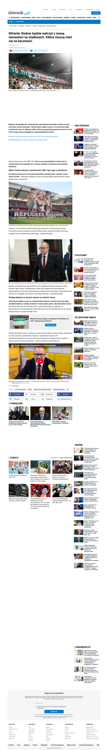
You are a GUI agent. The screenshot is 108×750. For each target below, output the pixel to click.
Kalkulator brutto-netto (92, 736)
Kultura (48, 740)
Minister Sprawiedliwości (42, 389)
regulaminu (55, 706)
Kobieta (48, 727)
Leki (66, 731)
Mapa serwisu (71, 745)
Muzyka (48, 738)
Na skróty (12, 724)
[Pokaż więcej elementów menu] (99, 17)
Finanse (67, 729)
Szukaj (97, 13)
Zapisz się (54, 711)
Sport (11, 21)
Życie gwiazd (49, 734)
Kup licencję (26, 383)
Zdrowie (31, 736)
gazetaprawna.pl (90, 9)
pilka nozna (22, 29)
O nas (18, 745)
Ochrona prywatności (57, 745)
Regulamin (44, 745)
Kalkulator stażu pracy (91, 731)
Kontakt (11, 745)
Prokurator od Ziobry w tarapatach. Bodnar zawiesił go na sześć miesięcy (18, 423)
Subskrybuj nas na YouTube (20, 50)
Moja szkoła (49, 733)
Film (47, 736)
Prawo (66, 727)
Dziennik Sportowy (51, 26)
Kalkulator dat (89, 727)
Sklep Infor (11, 738)
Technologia (32, 729)
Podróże (31, 738)
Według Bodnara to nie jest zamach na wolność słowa (29, 140)
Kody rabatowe (50, 729)
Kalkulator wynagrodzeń (92, 738)
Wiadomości (32, 733)
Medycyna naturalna (70, 733)
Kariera (35, 745)
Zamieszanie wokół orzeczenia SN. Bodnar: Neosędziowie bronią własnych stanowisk (40, 424)
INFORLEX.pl (62, 9)
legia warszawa (20, 389)
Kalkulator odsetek (91, 734)
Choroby (67, 734)
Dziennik (10, 29)
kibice (30, 389)
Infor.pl (10, 727)
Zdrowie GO (28, 26)
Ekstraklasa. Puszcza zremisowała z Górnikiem (60, 422)
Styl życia (67, 738)
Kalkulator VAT (90, 733)
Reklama (26, 745)
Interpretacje (12, 736)
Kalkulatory (89, 724)
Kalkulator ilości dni (91, 729)
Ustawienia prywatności (86, 745)
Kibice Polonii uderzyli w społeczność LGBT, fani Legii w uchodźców (34, 136)
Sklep (98, 9)
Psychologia (68, 736)
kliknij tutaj (63, 717)
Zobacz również (50, 325)
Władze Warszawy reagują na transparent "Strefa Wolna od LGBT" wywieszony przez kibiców (49, 320)
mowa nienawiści (59, 389)
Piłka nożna (20, 21)
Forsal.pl (11, 733)
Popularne (54, 458)
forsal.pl (54, 9)
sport (16, 29)
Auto (30, 727)
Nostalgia (21, 26)
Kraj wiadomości (66, 458)
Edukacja (48, 731)
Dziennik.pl (32, 724)
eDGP (10, 731)
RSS (98, 745)
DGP (70, 9)
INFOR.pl (45, 9)
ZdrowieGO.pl (78, 9)
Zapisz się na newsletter (40, 50)
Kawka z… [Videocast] (39, 26)
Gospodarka (32, 731)
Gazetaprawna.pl (13, 729)
